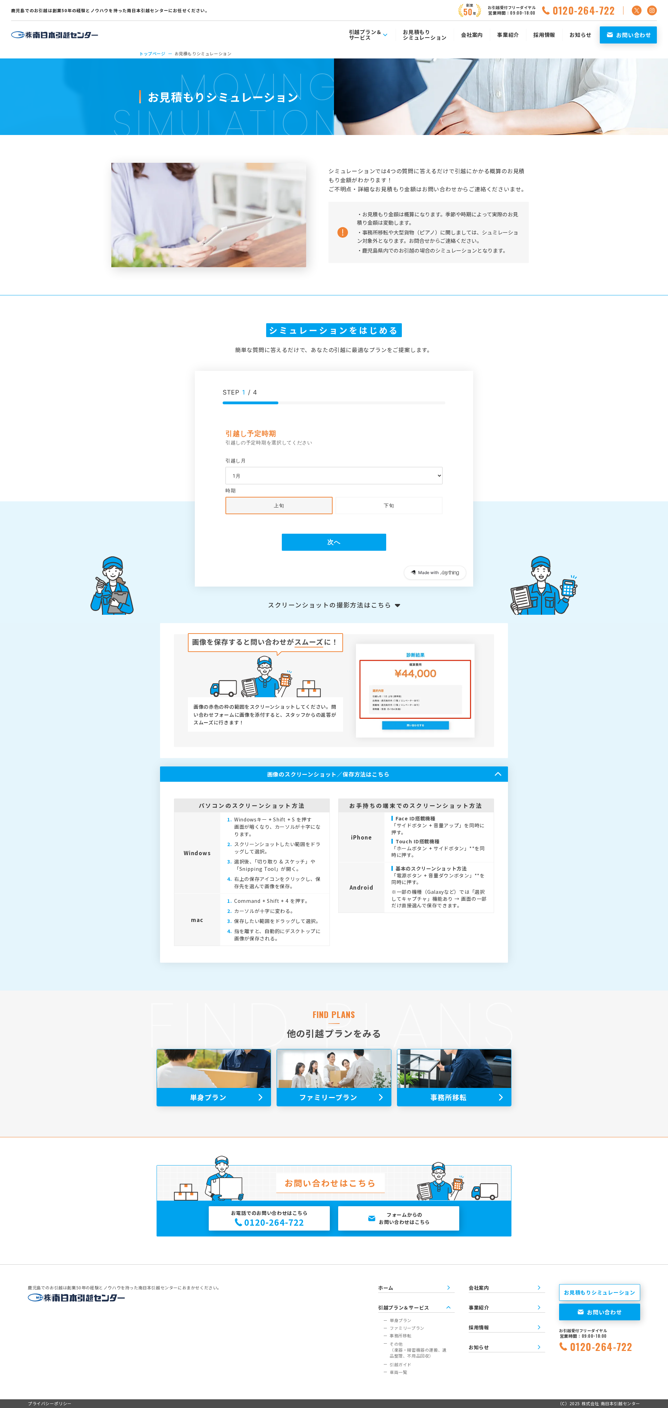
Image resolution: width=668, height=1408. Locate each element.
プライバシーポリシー (50, 1403)
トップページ (152, 53)
